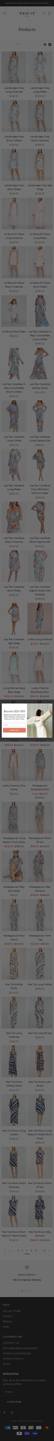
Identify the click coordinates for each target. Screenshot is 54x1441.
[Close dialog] (51, 705)
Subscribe (14, 730)
